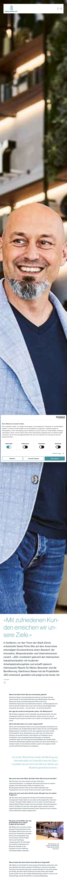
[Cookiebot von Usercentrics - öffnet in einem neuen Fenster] (57, 417)
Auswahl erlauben (33, 458)
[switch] (25, 447)
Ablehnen (12, 458)
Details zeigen (57, 453)
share (4, 682)
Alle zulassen (55, 458)
